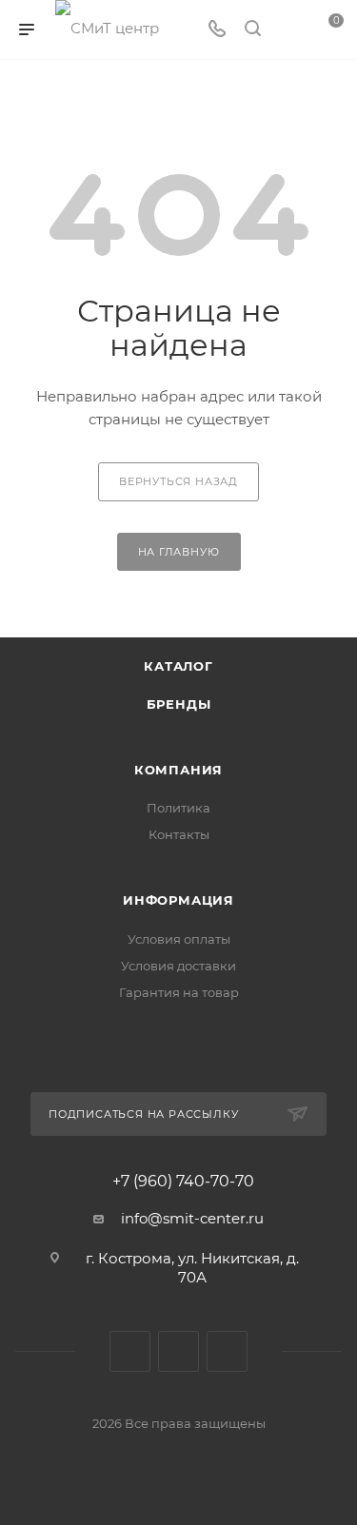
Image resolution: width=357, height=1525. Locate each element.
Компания (178, 769)
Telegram (178, 1351)
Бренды (179, 704)
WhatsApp (227, 1351)
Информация (178, 900)
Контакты (179, 834)
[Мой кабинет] (288, 30)
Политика (178, 807)
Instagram (129, 1351)
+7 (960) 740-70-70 (183, 1181)
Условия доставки (178, 965)
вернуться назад (178, 481)
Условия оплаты (179, 939)
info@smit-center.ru (192, 1218)
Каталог (178, 666)
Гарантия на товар (179, 992)
